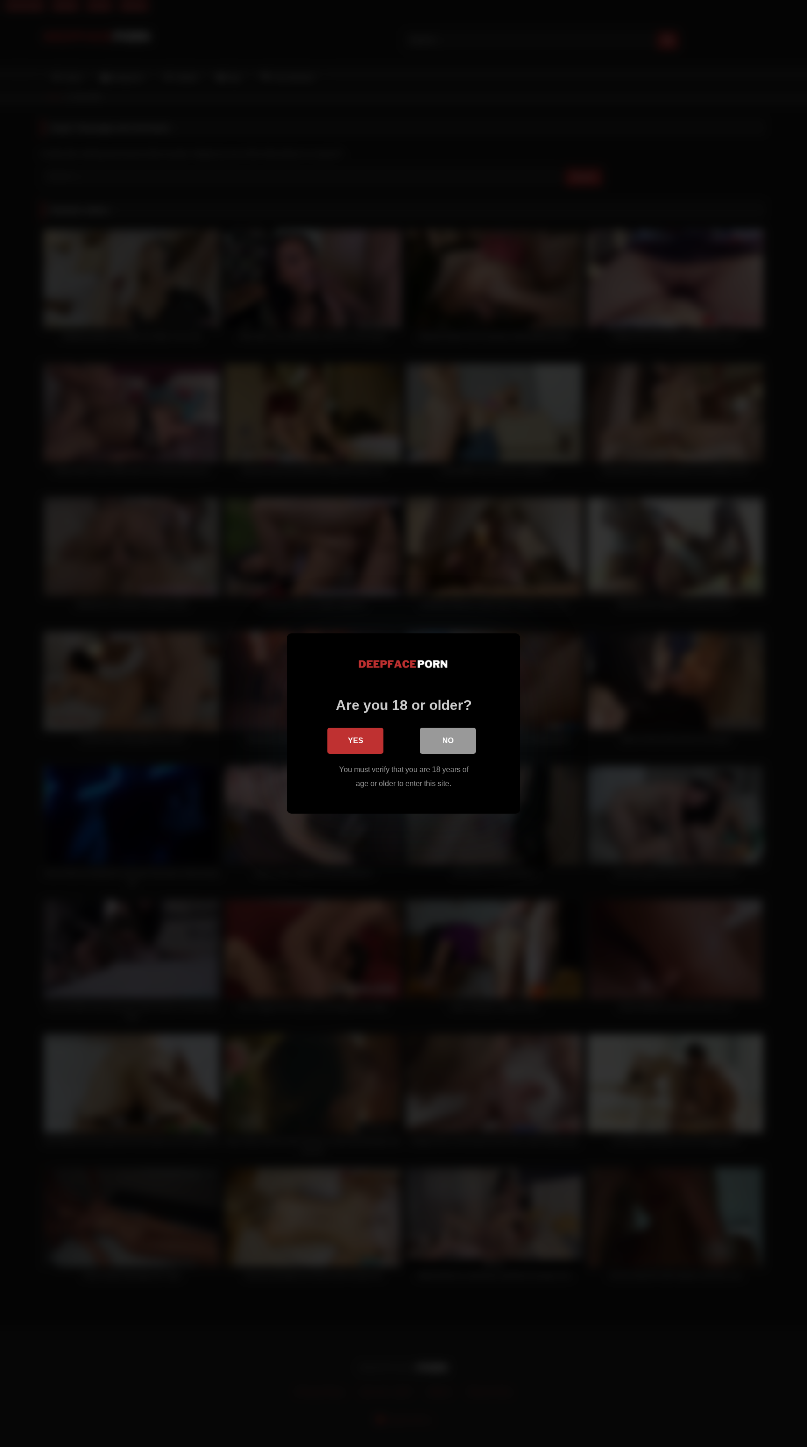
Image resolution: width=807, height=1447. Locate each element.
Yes (355, 741)
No (447, 741)
